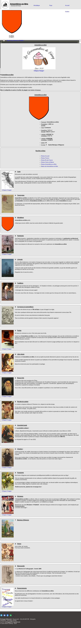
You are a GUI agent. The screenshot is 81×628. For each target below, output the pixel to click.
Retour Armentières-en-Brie (48, 164)
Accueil (67, 5)
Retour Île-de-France (47, 160)
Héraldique (37, 5)
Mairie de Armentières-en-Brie (49, 166)
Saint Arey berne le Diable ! (15, 40)
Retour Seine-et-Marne (47, 162)
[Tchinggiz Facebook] (7, 616)
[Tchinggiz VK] (4, 616)
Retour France (45, 158)
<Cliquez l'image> (7, 190)
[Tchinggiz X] (13, 616)
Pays (50, 5)
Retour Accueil (45, 156)
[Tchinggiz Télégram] (1, 616)
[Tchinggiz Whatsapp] (10, 616)
